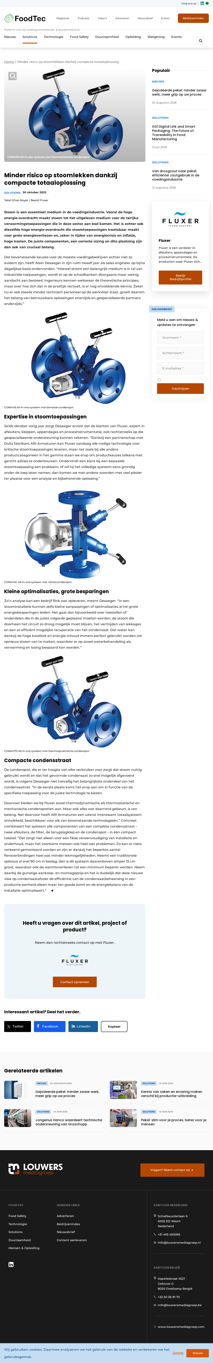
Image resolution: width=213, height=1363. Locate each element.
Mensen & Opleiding (24, 1248)
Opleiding (133, 37)
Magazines (62, 18)
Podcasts (83, 18)
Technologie (53, 37)
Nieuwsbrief (145, 18)
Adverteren (122, 18)
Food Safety (79, 37)
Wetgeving (156, 37)
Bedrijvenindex (193, 18)
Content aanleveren (72, 1240)
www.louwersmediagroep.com (181, 1327)
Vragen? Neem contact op (170, 1170)
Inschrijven (180, 389)
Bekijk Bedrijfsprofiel (180, 277)
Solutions (29, 37)
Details (178, 1353)
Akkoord (198, 1353)
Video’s (102, 18)
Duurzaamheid (107, 37)
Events (165, 18)
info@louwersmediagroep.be (180, 1305)
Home (9, 62)
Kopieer (114, 1026)
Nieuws (10, 37)
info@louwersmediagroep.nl (179, 1242)
